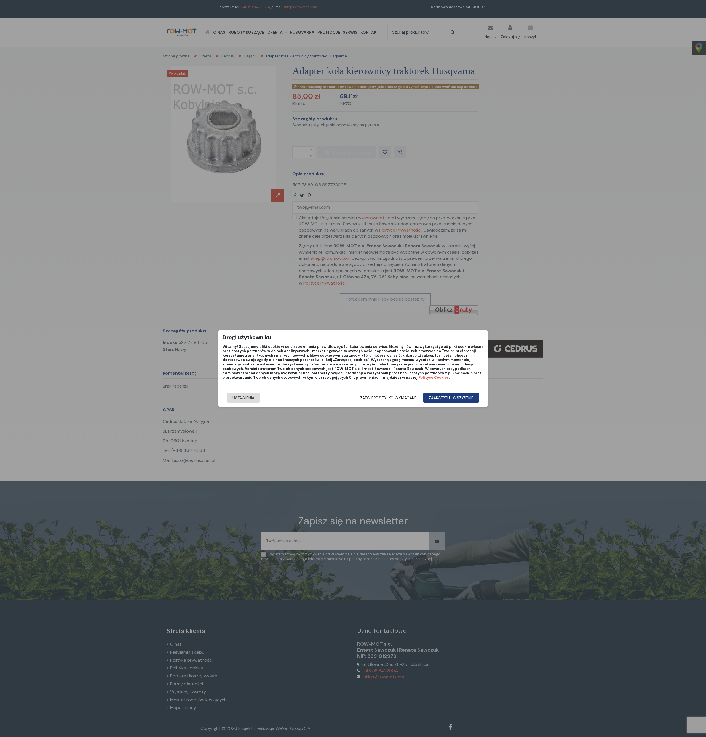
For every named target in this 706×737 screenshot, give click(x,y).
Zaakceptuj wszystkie (451, 397)
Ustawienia (243, 397)
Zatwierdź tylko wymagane (388, 397)
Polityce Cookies (433, 377)
